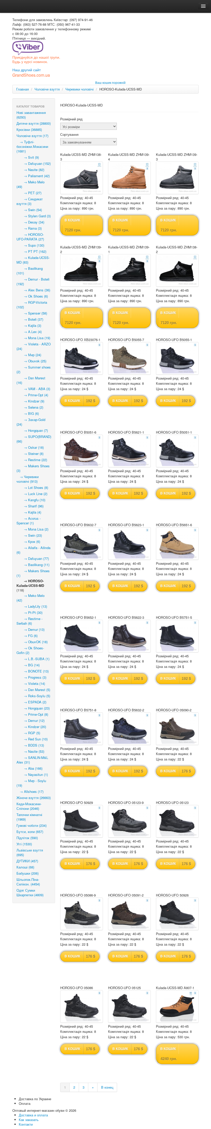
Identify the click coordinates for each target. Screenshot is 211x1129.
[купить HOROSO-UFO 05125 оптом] (129, 1006)
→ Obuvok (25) (31, 361)
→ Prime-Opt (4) (32, 394)
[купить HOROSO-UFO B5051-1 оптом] (177, 451)
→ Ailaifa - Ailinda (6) (33, 550)
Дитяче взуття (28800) (33, 123)
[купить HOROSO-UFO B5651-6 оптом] (177, 543)
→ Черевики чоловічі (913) (27, 479)
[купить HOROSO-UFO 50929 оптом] (81, 821)
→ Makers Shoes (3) (33, 468)
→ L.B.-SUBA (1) (32, 658)
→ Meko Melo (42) (30, 598)
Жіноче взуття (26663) (33, 797)
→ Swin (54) (29, 209)
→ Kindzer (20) (31, 726)
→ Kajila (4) (28, 512)
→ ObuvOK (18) (32, 641)
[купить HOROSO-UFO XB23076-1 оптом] (81, 358)
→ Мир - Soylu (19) (31, 783)
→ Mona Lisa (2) (32, 529)
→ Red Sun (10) (32, 739)
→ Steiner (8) (29, 453)
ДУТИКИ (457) (27, 860)
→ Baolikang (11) (32, 564)
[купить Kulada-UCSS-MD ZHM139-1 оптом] (129, 270)
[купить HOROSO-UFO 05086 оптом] (81, 1006)
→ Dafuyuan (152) (33, 163)
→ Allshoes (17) (29, 791)
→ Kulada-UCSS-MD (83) (33, 260)
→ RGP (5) (28, 732)
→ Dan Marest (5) (33, 689)
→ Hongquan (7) (32, 430)
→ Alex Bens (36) (33, 290)
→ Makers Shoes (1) (33, 573)
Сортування (69, 134)
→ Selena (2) (29, 407)
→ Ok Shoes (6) (32, 296)
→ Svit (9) (27, 157)
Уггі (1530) (24, 843)
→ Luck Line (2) (31, 493)
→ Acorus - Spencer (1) (28, 520)
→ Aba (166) (29, 768)
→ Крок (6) (28, 541)
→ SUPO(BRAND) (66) (33, 439)
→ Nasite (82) (30, 169)
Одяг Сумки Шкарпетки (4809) (29, 892)
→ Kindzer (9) (30, 401)
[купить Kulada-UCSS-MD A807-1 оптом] (177, 1006)
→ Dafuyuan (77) (32, 558)
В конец (107, 1087)
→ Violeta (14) (30, 683)
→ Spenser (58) (31, 313)
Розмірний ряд (71, 119)
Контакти (26, 1124)
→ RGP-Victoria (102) (31, 304)
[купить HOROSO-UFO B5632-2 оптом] (129, 728)
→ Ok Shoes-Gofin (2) (30, 650)
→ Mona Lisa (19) (33, 337)
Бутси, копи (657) (29, 831)
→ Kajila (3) (28, 325)
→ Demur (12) (30, 720)
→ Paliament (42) (33, 175)
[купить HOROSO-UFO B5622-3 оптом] (129, 636)
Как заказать (29, 1119)
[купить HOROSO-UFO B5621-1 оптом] (129, 451)
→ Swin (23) (29, 535)
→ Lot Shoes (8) (32, 487)
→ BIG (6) (27, 413)
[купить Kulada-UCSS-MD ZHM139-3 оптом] (177, 178)
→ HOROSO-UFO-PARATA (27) (30, 236)
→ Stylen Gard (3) (33, 215)
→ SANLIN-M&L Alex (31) (32, 760)
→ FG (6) (27, 635)
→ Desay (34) (30, 222)
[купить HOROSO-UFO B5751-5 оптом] (177, 636)
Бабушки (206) (27, 873)
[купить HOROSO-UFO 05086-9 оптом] (81, 914)
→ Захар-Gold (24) (30, 422)
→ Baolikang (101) (29, 270)
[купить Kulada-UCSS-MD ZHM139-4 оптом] (129, 178)
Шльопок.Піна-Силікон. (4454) (28, 881)
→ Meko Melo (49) (30, 184)
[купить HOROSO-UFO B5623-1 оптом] (129, 543)
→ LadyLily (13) (31, 606)
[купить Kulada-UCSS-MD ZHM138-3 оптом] (81, 178)
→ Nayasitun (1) (32, 774)
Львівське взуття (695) (29, 852)
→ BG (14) (28, 664)
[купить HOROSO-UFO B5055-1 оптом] (177, 358)
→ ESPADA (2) (31, 702)
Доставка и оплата (33, 1115)
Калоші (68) (25, 867)
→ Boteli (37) (29, 319)
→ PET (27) (28, 192)
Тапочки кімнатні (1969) (29, 817)
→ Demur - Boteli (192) (32, 281)
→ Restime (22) (31, 459)
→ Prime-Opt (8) (32, 714)
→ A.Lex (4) (29, 331)
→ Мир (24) (28, 354)
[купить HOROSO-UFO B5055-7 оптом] (129, 358)
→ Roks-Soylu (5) (33, 695)
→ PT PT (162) (31, 251)
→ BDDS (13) (30, 745)
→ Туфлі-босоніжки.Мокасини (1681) (32, 146)
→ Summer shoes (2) (33, 369)
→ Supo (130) (30, 245)
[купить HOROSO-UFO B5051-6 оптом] (81, 451)
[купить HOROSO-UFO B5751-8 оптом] (81, 728)
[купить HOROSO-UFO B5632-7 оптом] (81, 543)
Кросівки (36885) (29, 129)
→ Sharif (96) (29, 506)
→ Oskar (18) (30, 447)
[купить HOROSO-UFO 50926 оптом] (177, 914)
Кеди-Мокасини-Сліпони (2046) (28, 806)
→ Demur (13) (30, 629)
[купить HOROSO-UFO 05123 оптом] (177, 821)
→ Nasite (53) (30, 751)
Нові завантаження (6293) (31, 115)
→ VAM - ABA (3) (33, 388)
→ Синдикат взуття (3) (29, 201)
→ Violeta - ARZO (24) (33, 346)
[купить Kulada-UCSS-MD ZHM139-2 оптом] (81, 270)
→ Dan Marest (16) (30, 380)
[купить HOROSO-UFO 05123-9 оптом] (129, 821)
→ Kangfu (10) (30, 499)
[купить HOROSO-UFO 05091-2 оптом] (129, 914)
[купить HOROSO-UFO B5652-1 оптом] (81, 636)
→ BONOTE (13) (32, 671)
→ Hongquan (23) (33, 708)
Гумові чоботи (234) (31, 825)
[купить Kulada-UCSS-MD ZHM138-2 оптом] (177, 270)
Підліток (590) (27, 837)
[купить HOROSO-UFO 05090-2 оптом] (177, 728)
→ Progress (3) (31, 677)
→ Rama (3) (29, 228)
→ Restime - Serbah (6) (29, 621)
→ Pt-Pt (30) (29, 612)
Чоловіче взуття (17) (32, 135)
